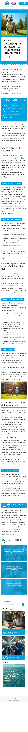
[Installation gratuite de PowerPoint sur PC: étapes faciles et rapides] (13, 620)
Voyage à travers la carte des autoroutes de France (14, 676)
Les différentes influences (12, 107)
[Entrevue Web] (10, 3)
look (18, 283)
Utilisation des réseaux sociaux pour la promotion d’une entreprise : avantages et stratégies (14, 551)
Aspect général (9, 113)
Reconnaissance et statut (12, 105)
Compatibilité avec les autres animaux (15, 119)
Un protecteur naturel (11, 117)
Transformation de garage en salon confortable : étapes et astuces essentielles (14, 568)
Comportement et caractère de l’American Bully (12, 115)
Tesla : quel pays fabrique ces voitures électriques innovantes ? (11, 658)
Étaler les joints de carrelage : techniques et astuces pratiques (14, 584)
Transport (7, 656)
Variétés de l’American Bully (12, 111)
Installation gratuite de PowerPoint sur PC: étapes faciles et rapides (12, 633)
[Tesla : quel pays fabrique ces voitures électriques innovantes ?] (13, 645)
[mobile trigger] (2, 3)
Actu (7, 57)
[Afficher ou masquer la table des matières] (21, 100)
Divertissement (10, 671)
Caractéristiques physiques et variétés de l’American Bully (15, 109)
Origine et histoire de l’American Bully (14, 104)
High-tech (7, 631)
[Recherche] (21, 3)
